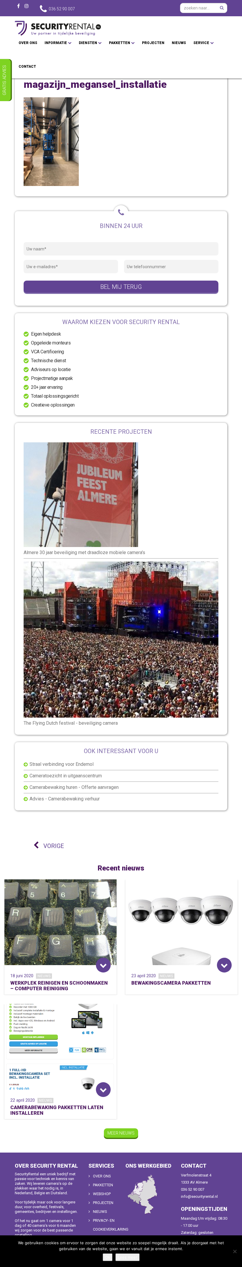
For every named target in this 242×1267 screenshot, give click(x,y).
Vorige (53, 845)
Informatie (56, 43)
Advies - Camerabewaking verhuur (65, 799)
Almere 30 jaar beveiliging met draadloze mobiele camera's (84, 552)
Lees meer (127, 1257)
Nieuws (179, 43)
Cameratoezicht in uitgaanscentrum (66, 776)
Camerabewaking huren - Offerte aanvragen (74, 787)
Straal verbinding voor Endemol (62, 764)
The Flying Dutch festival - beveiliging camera (71, 723)
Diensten (88, 43)
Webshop (102, 1194)
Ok (107, 1257)
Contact (27, 66)
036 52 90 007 (192, 1189)
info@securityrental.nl (199, 1196)
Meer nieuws (121, 1133)
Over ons (28, 43)
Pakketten (120, 43)
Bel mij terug (121, 286)
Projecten (153, 43)
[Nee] (235, 1251)
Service (201, 43)
